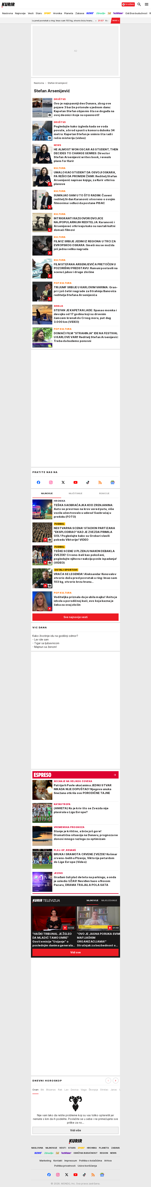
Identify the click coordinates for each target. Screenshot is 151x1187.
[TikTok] (88, 482)
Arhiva (108, 1160)
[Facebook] (38, 482)
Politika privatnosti (65, 1165)
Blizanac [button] (51, 1089)
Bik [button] (42, 1089)
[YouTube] (75, 482)
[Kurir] (7, 4)
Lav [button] (66, 1089)
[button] (116, 1081)
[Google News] (112, 482)
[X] (63, 482)
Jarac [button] (113, 1089)
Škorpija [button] (93, 1089)
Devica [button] (74, 1089)
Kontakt (57, 1160)
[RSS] (100, 482)
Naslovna (39, 83)
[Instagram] (51, 482)
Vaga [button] (84, 1089)
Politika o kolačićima (90, 1160)
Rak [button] (60, 1089)
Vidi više (75, 1130)
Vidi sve (75, 952)
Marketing (45, 1160)
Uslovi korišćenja (87, 1165)
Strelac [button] (104, 1089)
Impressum (70, 1160)
